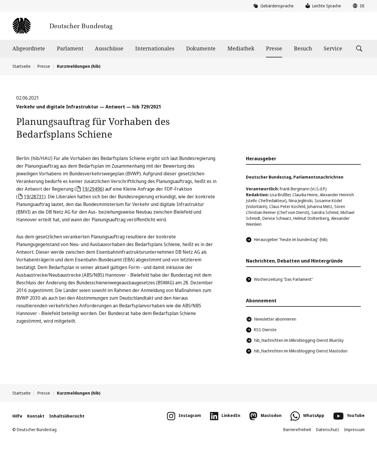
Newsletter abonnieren (275, 319)
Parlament (70, 48)
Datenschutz (327, 429)
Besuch (303, 48)
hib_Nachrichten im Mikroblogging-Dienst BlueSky (299, 340)
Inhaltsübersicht (67, 416)
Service (333, 48)
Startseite (21, 66)
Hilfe (17, 416)
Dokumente (201, 48)
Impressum (354, 429)
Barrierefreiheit (297, 429)
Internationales (154, 48)
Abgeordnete (28, 48)
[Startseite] (62, 26)
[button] (357, 6)
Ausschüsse (109, 48)
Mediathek (240, 48)
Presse (274, 48)
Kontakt (35, 416)
